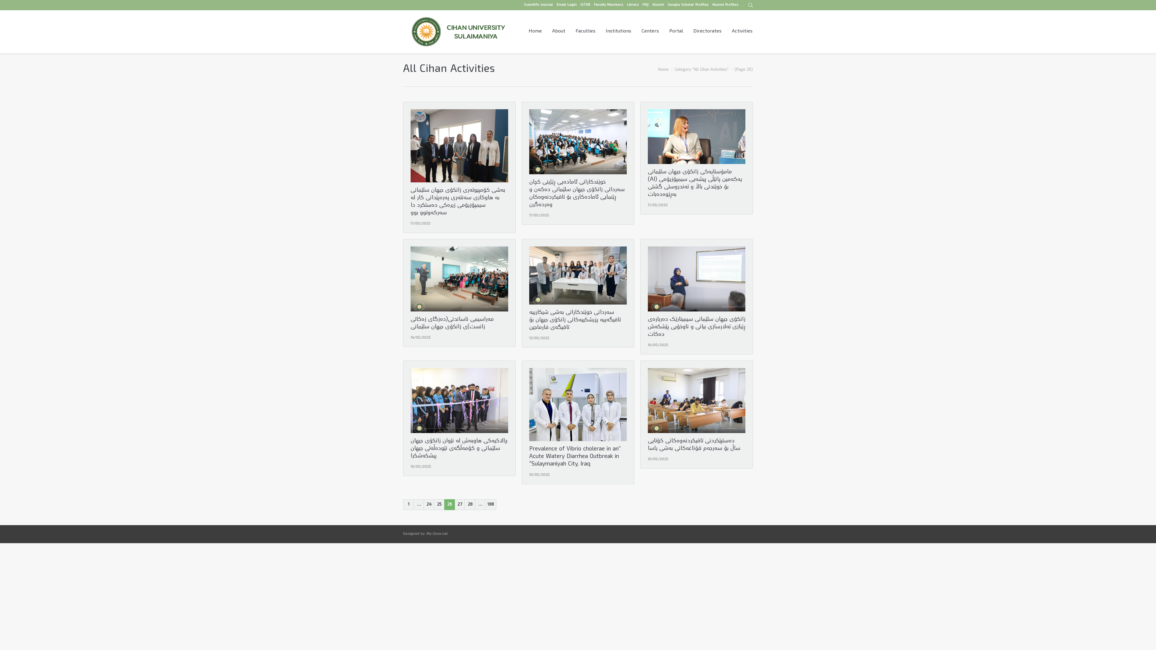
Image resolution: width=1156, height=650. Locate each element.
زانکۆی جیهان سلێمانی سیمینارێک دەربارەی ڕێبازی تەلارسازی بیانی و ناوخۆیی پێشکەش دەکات (696, 327)
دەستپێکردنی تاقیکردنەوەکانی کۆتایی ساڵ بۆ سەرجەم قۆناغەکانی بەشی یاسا (694, 445)
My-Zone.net (437, 534)
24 (429, 505)
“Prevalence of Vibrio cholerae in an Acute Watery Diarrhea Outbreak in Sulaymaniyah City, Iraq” (575, 457)
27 (460, 505)
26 (449, 505)
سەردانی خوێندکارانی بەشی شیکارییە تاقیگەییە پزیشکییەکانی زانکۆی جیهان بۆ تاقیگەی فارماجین (575, 320)
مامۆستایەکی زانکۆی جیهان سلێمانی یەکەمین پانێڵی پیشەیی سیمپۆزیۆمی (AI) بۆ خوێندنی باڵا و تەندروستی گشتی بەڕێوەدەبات (695, 184)
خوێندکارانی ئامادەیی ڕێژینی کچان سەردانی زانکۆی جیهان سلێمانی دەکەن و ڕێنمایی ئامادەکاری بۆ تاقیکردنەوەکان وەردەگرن (577, 194)
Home (663, 70)
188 (490, 505)
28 (470, 505)
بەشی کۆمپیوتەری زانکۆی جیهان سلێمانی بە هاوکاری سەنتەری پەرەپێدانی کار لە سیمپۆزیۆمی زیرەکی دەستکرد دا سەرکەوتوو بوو (458, 202)
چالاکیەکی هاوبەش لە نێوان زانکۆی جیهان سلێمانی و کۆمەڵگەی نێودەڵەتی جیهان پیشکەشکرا (459, 449)
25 (439, 505)
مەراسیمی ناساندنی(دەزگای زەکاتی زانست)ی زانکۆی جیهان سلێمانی (452, 323)
